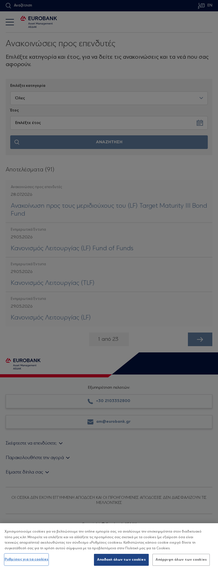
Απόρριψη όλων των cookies (181, 560)
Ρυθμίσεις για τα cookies (26, 559)
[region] (109, 547)
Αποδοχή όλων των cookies (121, 560)
